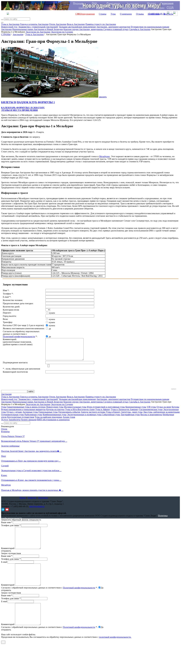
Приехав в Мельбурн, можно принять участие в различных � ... (32, 490)
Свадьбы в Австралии (139, 29)
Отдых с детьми (14, 412)
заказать (103, 97)
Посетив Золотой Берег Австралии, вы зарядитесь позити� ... (31, 451)
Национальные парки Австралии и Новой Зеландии (37, 29)
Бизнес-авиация (28, 419)
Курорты (5, 431)
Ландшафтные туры (130, 414)
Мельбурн (6, 485)
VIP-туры (151, 407)
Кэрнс (4, 475)
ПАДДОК (23, 102)
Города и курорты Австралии (34, 24)
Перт (3, 456)
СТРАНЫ (5, 34)
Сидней (5, 465)
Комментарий (7, 548)
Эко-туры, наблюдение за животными (161, 412)
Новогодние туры (54, 407)
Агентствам (154, 14)
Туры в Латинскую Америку (125, 409)
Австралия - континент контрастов (113, 27)
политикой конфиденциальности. (115, 637)
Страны (102, 14)
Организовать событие (69, 412)
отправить (6, 629)
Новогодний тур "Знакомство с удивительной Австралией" (30, 27)
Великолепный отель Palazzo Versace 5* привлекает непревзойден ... (34, 441)
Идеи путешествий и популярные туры (106, 407)
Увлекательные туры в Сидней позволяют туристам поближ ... (31, 470)
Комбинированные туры (54, 414)
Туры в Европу (113, 412)
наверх (173, 389)
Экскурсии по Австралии (38, 32)
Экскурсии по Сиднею (62, 32)
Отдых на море (164, 407)
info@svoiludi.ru (36, 506)
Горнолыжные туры (48, 412)
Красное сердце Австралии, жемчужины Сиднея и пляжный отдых (96, 29)
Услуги (4, 419)
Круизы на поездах (55, 409)
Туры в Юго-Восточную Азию (80, 409)
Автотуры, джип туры (132, 412)
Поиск (23, 497)
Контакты (168, 14)
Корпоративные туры (135, 407)
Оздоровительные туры (12, 414)
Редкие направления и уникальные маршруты (23, 409)
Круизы (175, 407)
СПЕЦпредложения (85, 14)
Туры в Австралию (10, 24)
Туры (113, 14)
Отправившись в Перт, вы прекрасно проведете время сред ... (31, 461)
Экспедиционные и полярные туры (84, 414)
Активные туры (30, 412)
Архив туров (69, 417)
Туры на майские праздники (48, 417)
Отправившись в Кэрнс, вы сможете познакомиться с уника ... (31, 480)
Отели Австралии (57, 24)
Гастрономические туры (151, 409)
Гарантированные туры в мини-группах (26, 407)
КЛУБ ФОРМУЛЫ (41, 102)
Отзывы (140, 14)
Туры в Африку (102, 409)
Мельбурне (104, 156)
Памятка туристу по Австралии (100, 24)
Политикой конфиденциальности (19, 336)
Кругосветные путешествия (20, 417)
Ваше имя (6, 522)
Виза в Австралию (76, 24)
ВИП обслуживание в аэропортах (53, 419)
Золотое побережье (10, 446)
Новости (32, 497)
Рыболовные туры (33, 414)
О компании (126, 14)
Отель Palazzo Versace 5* (13, 436)
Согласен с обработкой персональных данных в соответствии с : (49, 587)
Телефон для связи (11, 525)
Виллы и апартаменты (151, 414)
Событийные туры (111, 414)
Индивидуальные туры (75, 407)
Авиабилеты (14, 419)
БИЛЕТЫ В (8, 102)
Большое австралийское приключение (77, 27)
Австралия (18, 34)
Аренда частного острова (93, 412)
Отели (4, 429)
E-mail (4, 562)
